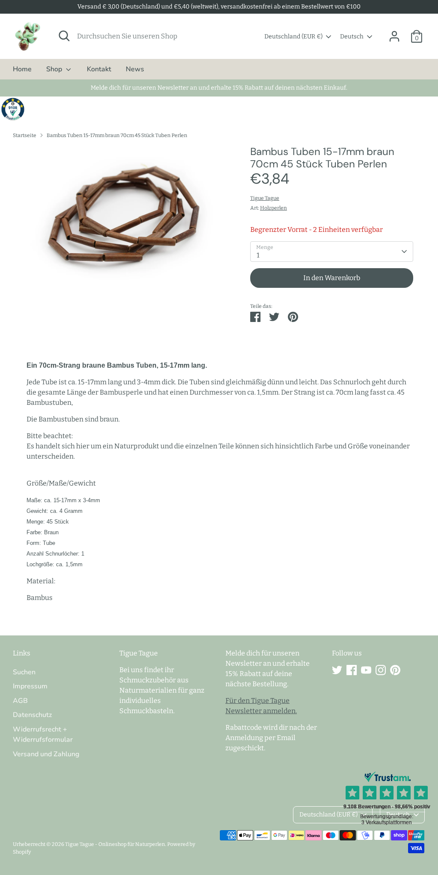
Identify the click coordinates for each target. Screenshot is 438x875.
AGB (20, 700)
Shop (55, 69)
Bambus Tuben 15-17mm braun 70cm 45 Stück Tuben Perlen (117, 135)
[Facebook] (351, 670)
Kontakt (99, 69)
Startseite (24, 135)
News (135, 69)
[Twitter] (337, 670)
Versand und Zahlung (46, 754)
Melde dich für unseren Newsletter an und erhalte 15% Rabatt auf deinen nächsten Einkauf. (219, 87)
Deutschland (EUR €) (293, 36)
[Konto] (394, 36)
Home (22, 69)
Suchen (24, 672)
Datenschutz (32, 715)
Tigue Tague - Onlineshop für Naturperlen (115, 844)
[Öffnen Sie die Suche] (64, 35)
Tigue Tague (264, 198)
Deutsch (352, 36)
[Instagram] (381, 670)
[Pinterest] (395, 670)
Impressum (30, 686)
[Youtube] (366, 670)
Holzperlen (273, 208)
